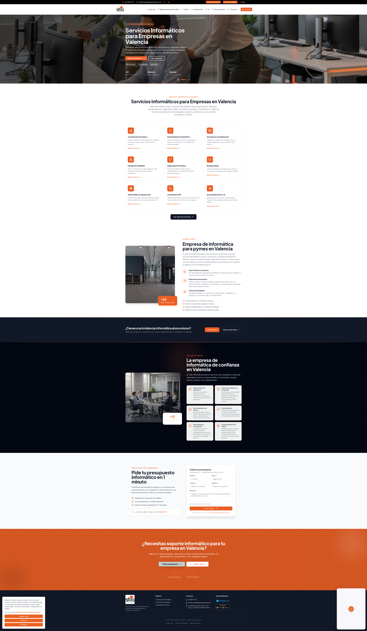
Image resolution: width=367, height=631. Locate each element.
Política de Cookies (21, 612)
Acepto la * (201, 504)
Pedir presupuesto (135, 58)
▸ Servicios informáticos (163, 602)
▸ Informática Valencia (162, 605)
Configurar (23, 624)
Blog (243, 2)
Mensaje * (193, 490)
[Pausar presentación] (178, 79)
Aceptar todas (23, 616)
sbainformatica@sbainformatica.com (219, 512)
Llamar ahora (212, 330)
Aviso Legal (169, 623)
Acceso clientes (214, 2)
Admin (183, 625)
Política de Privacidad (34, 612)
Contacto (247, 9)
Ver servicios (131, 64)
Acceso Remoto (231, 2)
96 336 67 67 (161, 512)
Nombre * (193, 476)
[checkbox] (190, 504)
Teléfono (193, 483)
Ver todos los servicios (182, 217)
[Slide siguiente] (362, 49)
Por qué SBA (143, 64)
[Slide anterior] (4, 49)
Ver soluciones (156, 58)
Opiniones (154, 64)
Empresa (215, 483)
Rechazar (24, 620)
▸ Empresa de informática (163, 599)
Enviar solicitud (209, 508)
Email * (214, 476)
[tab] (183, 79)
